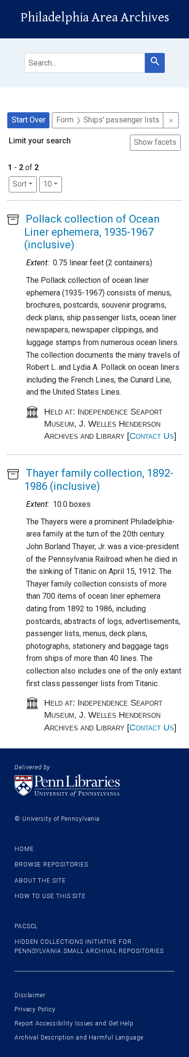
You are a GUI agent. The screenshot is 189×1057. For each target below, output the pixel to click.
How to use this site (50, 896)
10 (52, 184)
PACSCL (26, 926)
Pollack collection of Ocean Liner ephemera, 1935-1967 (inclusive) (92, 232)
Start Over (29, 119)
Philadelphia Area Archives (94, 17)
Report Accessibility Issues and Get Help (74, 1023)
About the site (40, 880)
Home (24, 849)
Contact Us (151, 436)
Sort (20, 184)
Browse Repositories (51, 864)
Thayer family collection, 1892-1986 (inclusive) (98, 479)
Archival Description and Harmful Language (79, 1037)
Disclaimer (30, 995)
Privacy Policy (35, 1009)
